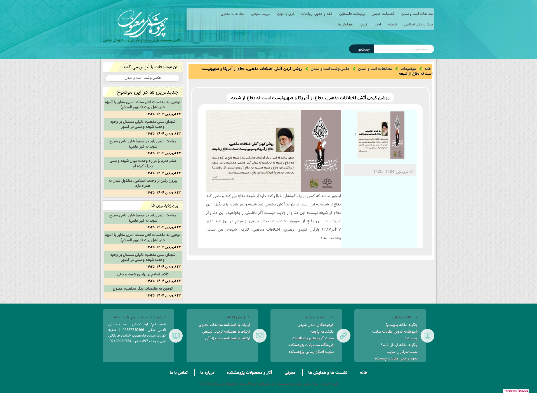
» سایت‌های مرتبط (319, 317)
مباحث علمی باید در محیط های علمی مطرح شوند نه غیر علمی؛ (142, 144)
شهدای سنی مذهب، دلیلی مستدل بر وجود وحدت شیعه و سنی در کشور (142, 124)
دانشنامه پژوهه (322, 331)
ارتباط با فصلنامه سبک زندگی (227, 338)
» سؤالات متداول (405, 317)
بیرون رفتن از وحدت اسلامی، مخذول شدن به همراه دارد (143, 183)
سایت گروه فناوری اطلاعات (313, 338)
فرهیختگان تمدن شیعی (316, 325)
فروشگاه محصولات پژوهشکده (311, 345)
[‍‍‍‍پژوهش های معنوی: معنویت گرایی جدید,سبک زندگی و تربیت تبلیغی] (143, 25)
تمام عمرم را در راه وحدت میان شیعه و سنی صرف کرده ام (143, 163)
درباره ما (207, 372)
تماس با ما (179, 372)
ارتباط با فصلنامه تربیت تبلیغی (226, 331)
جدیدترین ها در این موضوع (147, 92)
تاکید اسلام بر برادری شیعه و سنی (143, 274)
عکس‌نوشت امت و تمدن (330, 68)
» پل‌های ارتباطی (237, 317)
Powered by (516, 391)
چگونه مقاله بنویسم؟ (401, 325)
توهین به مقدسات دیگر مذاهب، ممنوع (143, 288)
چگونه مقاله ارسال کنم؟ (399, 345)
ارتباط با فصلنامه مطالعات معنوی (224, 325)
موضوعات (408, 68)
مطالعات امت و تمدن (375, 68)
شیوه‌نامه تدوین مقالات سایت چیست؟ (395, 334)
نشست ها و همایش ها (327, 372)
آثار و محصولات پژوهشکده (249, 372)
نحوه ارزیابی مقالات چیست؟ (396, 358)
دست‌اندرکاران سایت (402, 352)
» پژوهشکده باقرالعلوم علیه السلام (139, 317)
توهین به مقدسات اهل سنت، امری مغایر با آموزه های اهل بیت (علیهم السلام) (142, 104)
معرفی (290, 372)
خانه (428, 68)
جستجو (364, 49)
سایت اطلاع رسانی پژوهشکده (311, 352)
